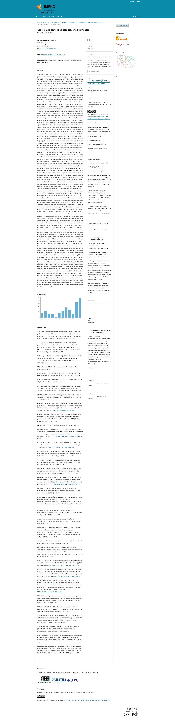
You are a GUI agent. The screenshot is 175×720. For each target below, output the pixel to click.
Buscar (137, 16)
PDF (91, 40)
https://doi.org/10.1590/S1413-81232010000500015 (63, 565)
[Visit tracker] (116, 76)
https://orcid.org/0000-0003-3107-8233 (46, 48)
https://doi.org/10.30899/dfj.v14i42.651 (65, 410)
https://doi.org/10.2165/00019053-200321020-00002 (59, 447)
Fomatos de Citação (94, 71)
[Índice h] (122, 45)
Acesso (138, 1)
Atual (36, 16)
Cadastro (132, 1)
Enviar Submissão (122, 25)
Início (38, 22)
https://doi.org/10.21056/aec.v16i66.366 (49, 592)
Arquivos (43, 16)
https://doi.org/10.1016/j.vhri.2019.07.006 (67, 576)
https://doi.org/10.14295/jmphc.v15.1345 (53, 54)
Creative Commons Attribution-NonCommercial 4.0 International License (88, 700)
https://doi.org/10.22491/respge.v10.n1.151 (66, 484)
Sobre (59, 16)
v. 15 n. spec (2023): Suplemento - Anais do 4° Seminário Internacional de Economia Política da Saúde (77, 22)
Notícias (51, 16)
